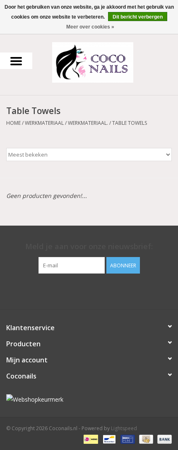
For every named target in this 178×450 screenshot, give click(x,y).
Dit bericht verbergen (138, 17)
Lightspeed (124, 428)
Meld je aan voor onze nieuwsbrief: (89, 246)
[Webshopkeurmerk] (89, 399)
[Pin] (127, 438)
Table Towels (129, 122)
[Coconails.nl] (105, 62)
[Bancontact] (108, 438)
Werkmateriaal (44, 122)
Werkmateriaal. (88, 122)
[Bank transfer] (163, 438)
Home (13, 122)
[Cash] (145, 438)
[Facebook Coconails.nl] (89, 290)
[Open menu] (16, 60)
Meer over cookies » (90, 27)
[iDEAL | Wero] (90, 438)
